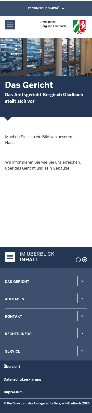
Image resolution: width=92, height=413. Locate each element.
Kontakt (13, 316)
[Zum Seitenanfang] (84, 259)
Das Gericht (17, 282)
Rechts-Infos (18, 334)
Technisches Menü (43, 8)
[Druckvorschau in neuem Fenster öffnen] (77, 260)
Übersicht (12, 366)
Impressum (13, 392)
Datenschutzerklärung (22, 379)
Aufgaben (14, 299)
